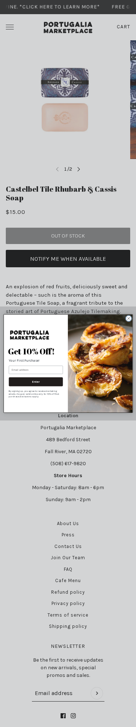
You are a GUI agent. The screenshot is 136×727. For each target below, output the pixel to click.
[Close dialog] (128, 318)
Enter (36, 381)
